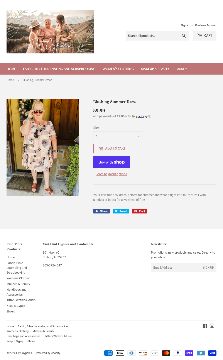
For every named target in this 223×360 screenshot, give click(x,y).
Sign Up (208, 267)
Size (96, 127)
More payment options (111, 174)
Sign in (185, 25)
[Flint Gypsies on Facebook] (205, 326)
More (180, 69)
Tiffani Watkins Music (21, 300)
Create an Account (205, 25)
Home (11, 69)
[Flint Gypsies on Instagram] (212, 326)
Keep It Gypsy (16, 305)
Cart (208, 35)
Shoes (11, 311)
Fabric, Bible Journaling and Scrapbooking (59, 69)
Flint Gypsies (24, 353)
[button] (122, 116)
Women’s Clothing (118, 69)
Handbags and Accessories (24, 336)
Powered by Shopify (48, 353)
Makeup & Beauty (155, 69)
